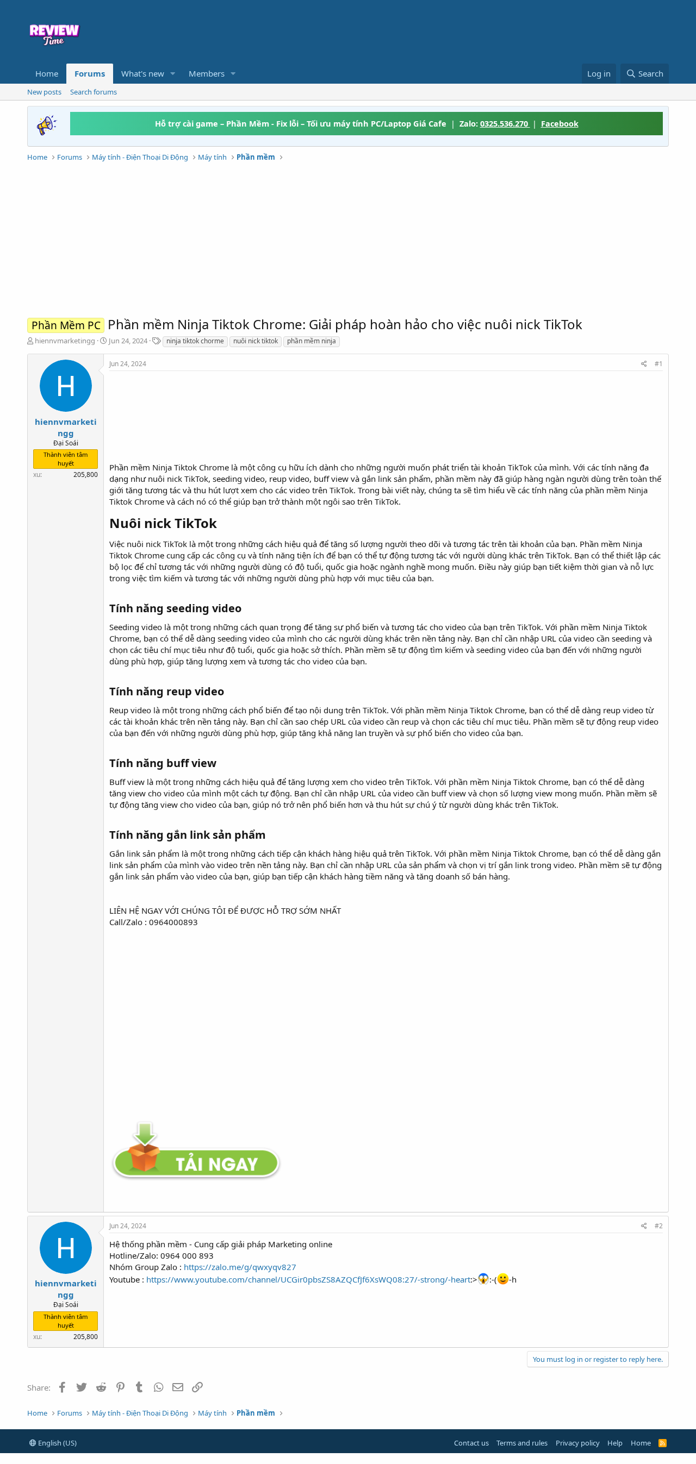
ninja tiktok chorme (195, 340)
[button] (173, 74)
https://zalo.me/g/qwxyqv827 (240, 1266)
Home (46, 73)
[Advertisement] (436, 30)
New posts (44, 92)
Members (207, 73)
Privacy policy (578, 1443)
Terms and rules (522, 1443)
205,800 (85, 474)
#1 (659, 363)
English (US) (56, 1443)
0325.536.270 (505, 123)
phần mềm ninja (311, 340)
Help (615, 1443)
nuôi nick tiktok (255, 340)
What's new (142, 73)
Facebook (560, 123)
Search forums (93, 92)
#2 (659, 1225)
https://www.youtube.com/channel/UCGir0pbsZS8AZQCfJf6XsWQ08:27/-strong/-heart (308, 1279)
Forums (89, 73)
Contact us (471, 1443)
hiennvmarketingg (65, 340)
